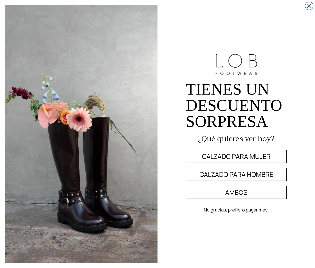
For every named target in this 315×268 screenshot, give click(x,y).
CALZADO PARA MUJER (236, 156)
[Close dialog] (309, 6)
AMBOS (236, 192)
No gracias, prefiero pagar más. (236, 210)
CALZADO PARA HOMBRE (236, 174)
